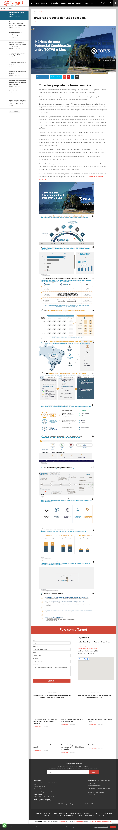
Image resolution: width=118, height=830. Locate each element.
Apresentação (90, 815)
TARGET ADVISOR (105, 780)
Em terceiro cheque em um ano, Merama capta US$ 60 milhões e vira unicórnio (18, 82)
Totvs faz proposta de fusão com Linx (101, 821)
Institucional (56, 815)
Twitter (41, 796)
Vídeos (63, 3)
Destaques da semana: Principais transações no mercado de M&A (16, 34)
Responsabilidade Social (73, 815)
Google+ (46, 796)
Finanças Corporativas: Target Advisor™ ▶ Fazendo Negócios (58, 813)
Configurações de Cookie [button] (101, 827)
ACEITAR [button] (113, 827)
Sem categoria (13, 37)
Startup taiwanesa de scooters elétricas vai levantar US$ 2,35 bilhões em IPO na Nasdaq (17, 102)
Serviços (79, 3)
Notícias (11, 16)
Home (37, 3)
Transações (54, 3)
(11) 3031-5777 (82, 646)
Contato (94, 3)
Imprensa (108, 813)
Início (35, 11)
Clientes (71, 3)
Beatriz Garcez (38, 22)
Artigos (87, 813)
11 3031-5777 (39, 788)
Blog (86, 3)
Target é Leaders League (16, 91)
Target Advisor (62, 821)
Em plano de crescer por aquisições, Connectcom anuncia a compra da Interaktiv (17, 23)
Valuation (44, 3)
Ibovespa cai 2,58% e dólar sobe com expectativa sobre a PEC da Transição (17, 44)
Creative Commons (79, 821)
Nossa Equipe (98, 813)
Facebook (51, 796)
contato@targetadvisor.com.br (87, 649)
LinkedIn (36, 796)
